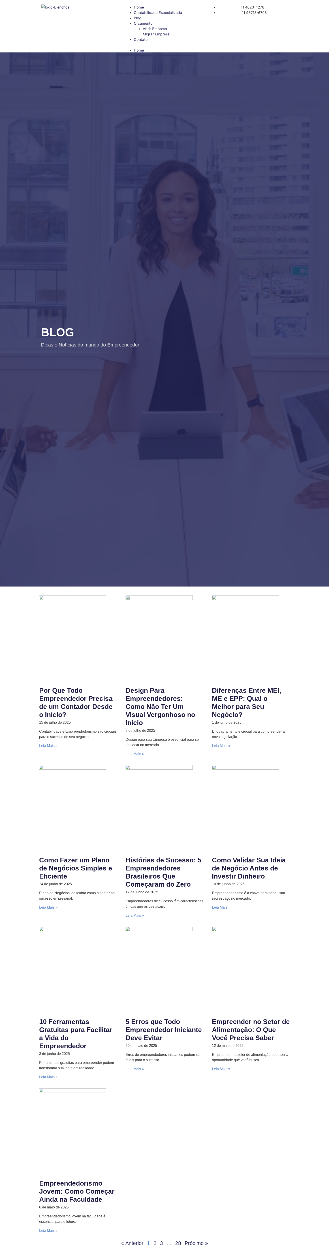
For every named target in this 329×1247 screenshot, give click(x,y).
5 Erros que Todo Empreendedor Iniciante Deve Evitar (164, 1029)
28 (178, 1243)
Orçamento (143, 23)
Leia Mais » (48, 746)
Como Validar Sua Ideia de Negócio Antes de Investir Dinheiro (249, 868)
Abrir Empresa (155, 28)
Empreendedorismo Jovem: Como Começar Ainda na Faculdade (77, 1191)
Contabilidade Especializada (158, 12)
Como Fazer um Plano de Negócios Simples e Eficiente (75, 868)
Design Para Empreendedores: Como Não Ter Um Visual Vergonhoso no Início (160, 706)
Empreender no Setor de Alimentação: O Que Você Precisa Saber (251, 1029)
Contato (141, 39)
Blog (137, 18)
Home (139, 7)
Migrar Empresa (156, 34)
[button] (164, 45)
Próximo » (196, 1243)
